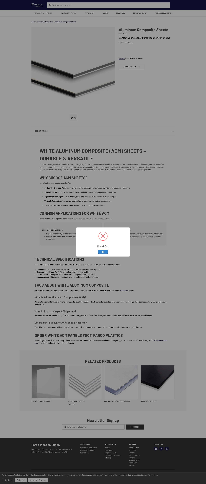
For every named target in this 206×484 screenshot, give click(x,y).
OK (103, 252)
